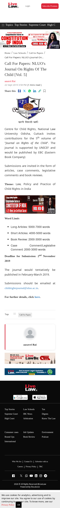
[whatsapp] (29, 91)
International (10, 441)
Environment (47, 432)
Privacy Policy (8, 505)
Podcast (45, 437)
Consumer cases (11, 432)
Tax (43, 409)
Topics (9, 24)
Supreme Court (37, 24)
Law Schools (20, 53)
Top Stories (20, 24)
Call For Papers (25, 315)
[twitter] (24, 91)
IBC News (27, 414)
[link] (39, 91)
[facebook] (19, 91)
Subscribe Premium (49, 6)
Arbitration (28, 418)
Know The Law (49, 418)
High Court (9, 418)
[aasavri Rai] (30, 333)
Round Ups (9, 437)
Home (7, 53)
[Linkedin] (34, 91)
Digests (45, 414)
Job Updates (28, 432)
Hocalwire (35, 487)
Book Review (29, 437)
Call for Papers (36, 53)
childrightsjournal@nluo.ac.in (21, 288)
